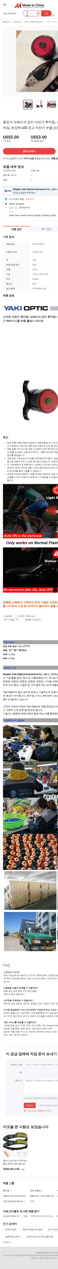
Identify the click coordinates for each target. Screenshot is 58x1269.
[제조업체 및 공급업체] (29, 5)
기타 (32, 1201)
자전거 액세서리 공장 (32, 1229)
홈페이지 (6, 21)
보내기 (29, 1105)
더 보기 (6, 1242)
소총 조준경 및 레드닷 (13, 1201)
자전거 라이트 (51, 21)
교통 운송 (17, 21)
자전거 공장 (10, 1229)
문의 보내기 (29, 151)
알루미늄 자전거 (12, 1236)
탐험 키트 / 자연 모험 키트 (42, 1195)
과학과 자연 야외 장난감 (14, 1195)
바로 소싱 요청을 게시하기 (38, 1110)
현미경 (6, 1190)
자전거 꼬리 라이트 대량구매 (40, 1236)
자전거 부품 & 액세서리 (33, 21)
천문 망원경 (35, 1190)
